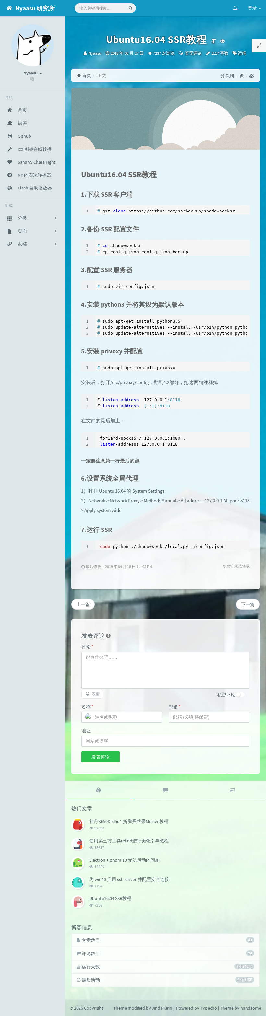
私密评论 (226, 695)
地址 (86, 731)
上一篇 (83, 604)
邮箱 (175, 707)
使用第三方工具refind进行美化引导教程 (129, 841)
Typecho (208, 1008)
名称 (87, 707)
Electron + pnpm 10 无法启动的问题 (124, 860)
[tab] (98, 790)
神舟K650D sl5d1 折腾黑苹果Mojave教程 (128, 821)
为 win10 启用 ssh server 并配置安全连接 (129, 879)
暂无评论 (193, 53)
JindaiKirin (162, 1008)
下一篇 (248, 604)
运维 (242, 53)
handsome (250, 1008)
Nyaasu (94, 53)
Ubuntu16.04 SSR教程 (110, 898)
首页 (86, 75)
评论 (87, 647)
